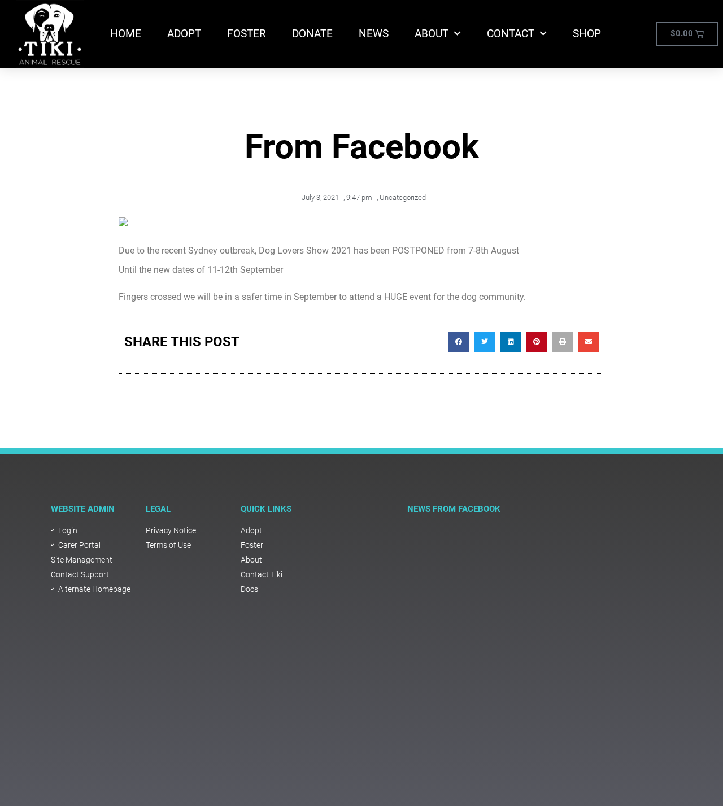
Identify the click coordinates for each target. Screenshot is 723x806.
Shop (587, 33)
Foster (246, 33)
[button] (458, 342)
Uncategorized (403, 197)
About (431, 33)
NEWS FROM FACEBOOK (453, 509)
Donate (312, 33)
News (374, 33)
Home (125, 33)
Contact (510, 33)
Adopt (184, 33)
